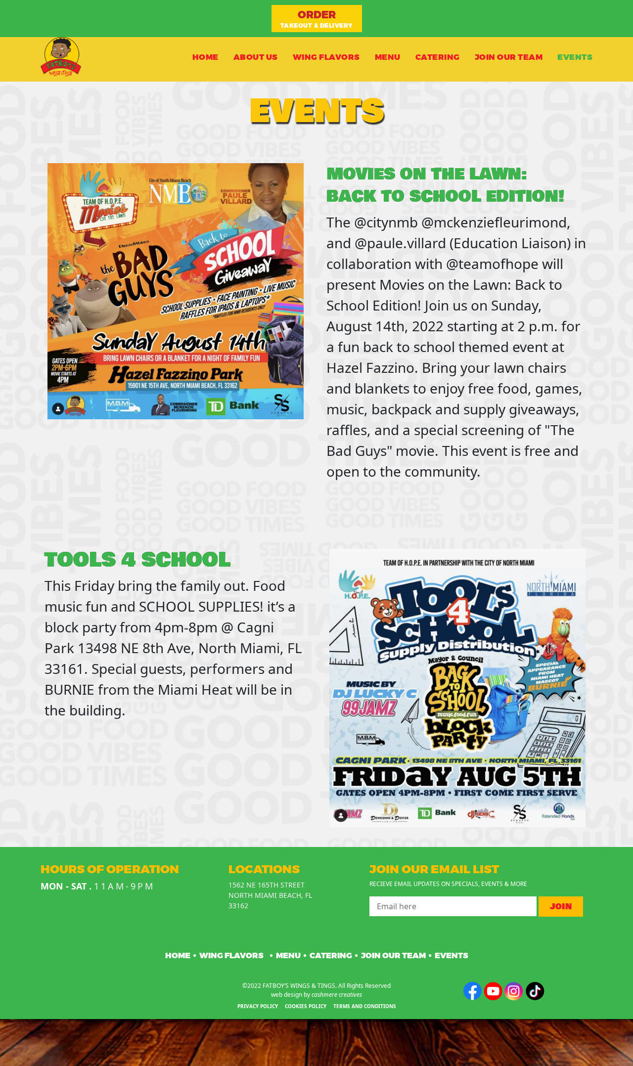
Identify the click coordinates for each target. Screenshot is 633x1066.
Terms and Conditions (364, 1006)
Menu (388, 56)
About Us (255, 56)
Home (205, 56)
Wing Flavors (231, 955)
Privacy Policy (257, 1006)
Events (574, 56)
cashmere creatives (337, 994)
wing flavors (326, 56)
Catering (437, 56)
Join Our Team (509, 56)
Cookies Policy (305, 1006)
